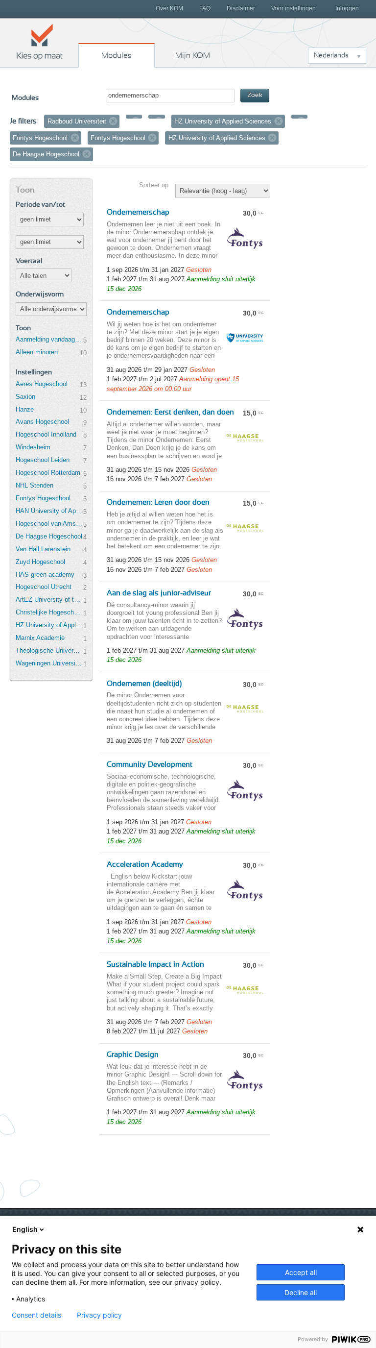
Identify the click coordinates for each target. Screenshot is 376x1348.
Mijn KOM (192, 55)
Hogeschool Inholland (46, 434)
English (25, 1229)
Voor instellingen (293, 8)
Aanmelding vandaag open (49, 339)
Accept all (301, 1272)
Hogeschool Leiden (43, 460)
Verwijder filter (113, 121)
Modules (116, 55)
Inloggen (347, 8)
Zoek (254, 95)
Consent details (36, 1315)
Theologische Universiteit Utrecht (49, 650)
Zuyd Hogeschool (40, 561)
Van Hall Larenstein (43, 549)
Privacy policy (99, 1315)
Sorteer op (153, 185)
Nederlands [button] (331, 55)
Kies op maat (39, 42)
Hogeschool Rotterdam (48, 472)
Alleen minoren (37, 352)
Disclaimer (241, 8)
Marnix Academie (40, 637)
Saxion (25, 396)
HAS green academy (45, 574)
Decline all (300, 1292)
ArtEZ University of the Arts (49, 599)
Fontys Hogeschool (43, 498)
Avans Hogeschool (42, 421)
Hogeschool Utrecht (43, 586)
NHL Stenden (34, 485)
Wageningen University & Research (49, 663)
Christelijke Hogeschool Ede (49, 612)
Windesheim (33, 447)
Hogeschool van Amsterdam (49, 523)
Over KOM (169, 8)
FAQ (205, 8)
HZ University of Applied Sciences (49, 625)
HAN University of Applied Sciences (49, 511)
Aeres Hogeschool (42, 384)
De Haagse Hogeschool (49, 536)
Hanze (25, 409)
